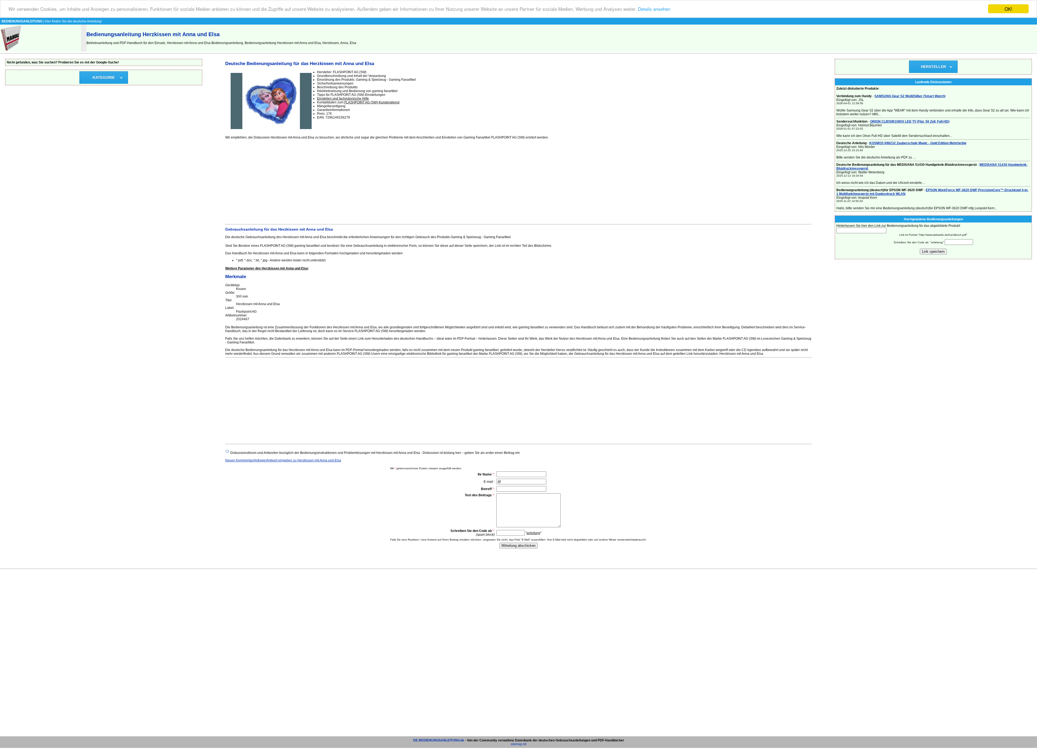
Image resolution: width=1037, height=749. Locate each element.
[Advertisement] (387, 181)
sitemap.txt (518, 744)
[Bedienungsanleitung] (11, 50)
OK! (1008, 8)
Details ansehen (654, 9)
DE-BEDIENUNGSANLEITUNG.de (438, 740)
